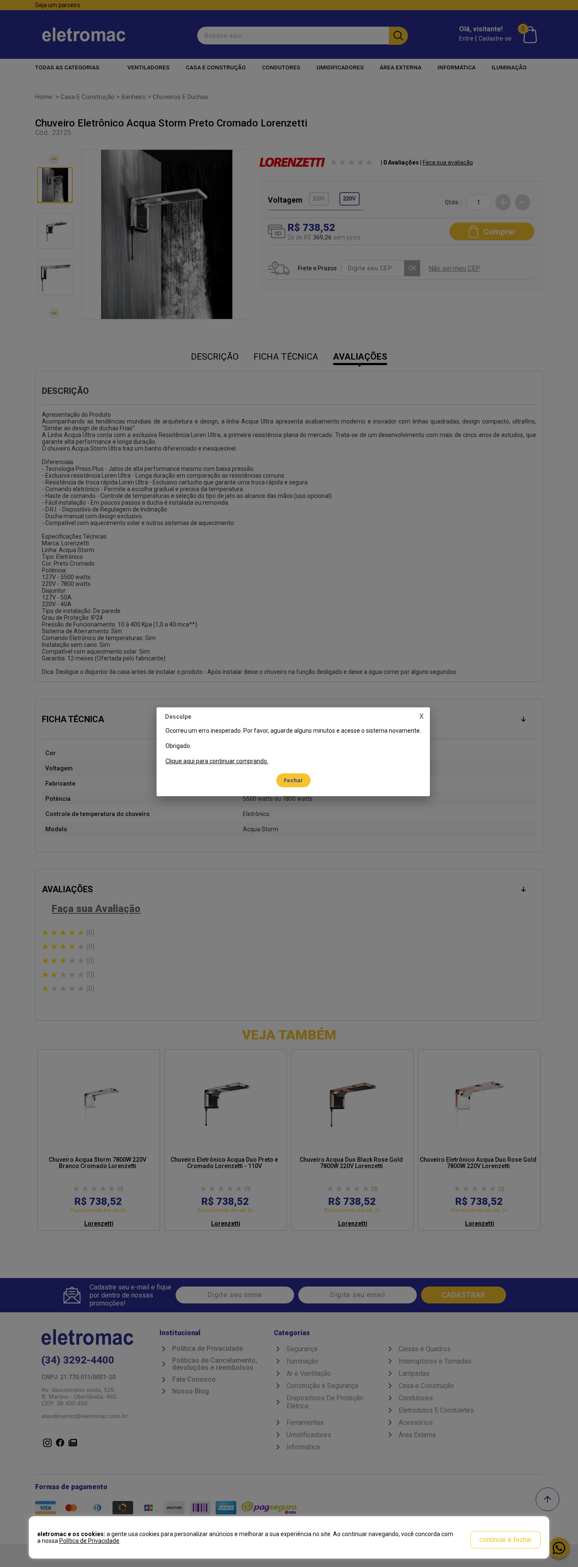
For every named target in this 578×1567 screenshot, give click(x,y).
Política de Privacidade (89, 1540)
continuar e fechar (505, 1540)
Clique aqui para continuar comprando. (216, 761)
